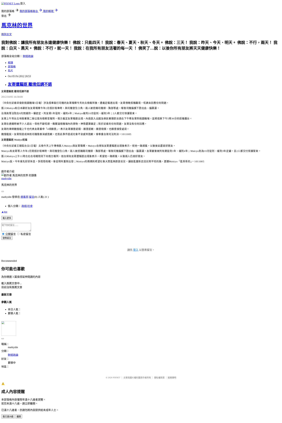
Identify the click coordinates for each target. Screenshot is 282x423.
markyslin (6, 178)
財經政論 (28, 56)
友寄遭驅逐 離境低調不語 (30, 84)
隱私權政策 (159, 377)
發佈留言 (7, 238)
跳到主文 (6, 34)
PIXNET (116, 377)
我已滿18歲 (8, 416)
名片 (10, 70)
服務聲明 (172, 377)
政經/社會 (27, 206)
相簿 (10, 62)
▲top (4, 211)
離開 (19, 416)
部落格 (12, 66)
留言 (31, 197)
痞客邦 (24, 197)
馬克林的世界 (17, 25)
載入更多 (7, 218)
